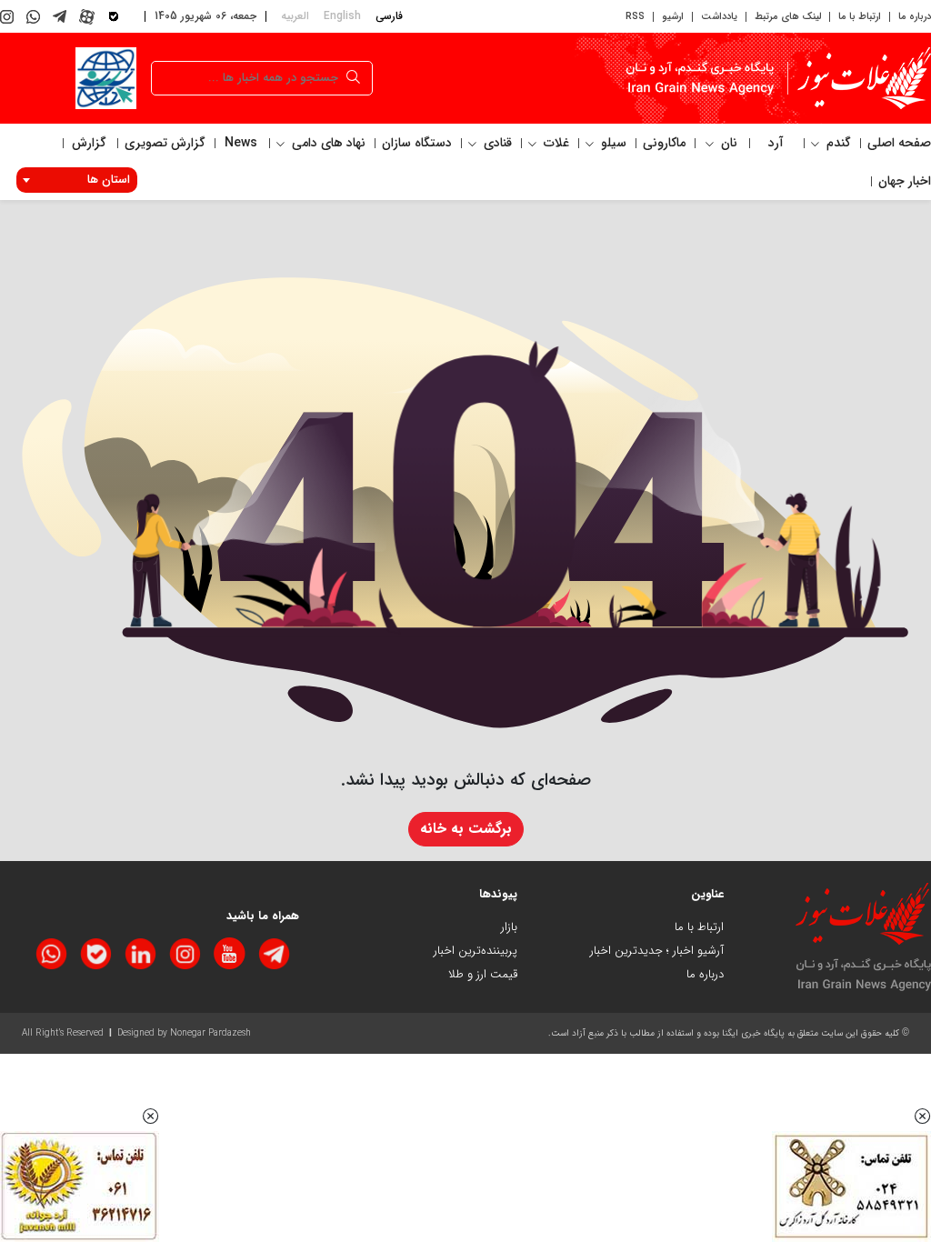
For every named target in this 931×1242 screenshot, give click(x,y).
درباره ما (914, 17)
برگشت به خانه (466, 828)
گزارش (89, 143)
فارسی (389, 16)
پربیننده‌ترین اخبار (475, 950)
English (342, 16)
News (241, 143)
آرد (776, 143)
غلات (554, 143)
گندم (837, 143)
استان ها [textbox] (108, 179)
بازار (509, 927)
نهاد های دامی (326, 143)
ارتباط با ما (859, 17)
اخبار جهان (904, 181)
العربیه (295, 16)
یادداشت (719, 17)
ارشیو (673, 17)
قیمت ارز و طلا (482, 974)
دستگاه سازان (417, 143)
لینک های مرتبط (788, 17)
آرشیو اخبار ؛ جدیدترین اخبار (657, 950)
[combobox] (76, 180)
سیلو (611, 143)
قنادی (496, 143)
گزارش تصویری (165, 143)
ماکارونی (664, 143)
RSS (635, 17)
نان (727, 143)
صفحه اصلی (899, 143)
